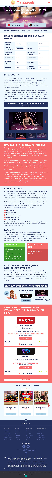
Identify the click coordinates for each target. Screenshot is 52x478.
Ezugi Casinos (26, 300)
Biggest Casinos (8, 437)
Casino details (26, 344)
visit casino (26, 338)
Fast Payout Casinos (9, 440)
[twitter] (28, 446)
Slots (16, 433)
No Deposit (28, 433)
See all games (26, 388)
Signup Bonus (29, 435)
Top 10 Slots (18, 431)
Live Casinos (7, 435)
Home (5, 6)
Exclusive (28, 440)
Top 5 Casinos (7, 431)
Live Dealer (18, 440)
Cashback (28, 437)
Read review (11, 414)
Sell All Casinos (26, 379)
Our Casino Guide (41, 440)
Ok (26, 476)
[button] (6, 121)
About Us (39, 431)
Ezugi (18, 43)
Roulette (17, 437)
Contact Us (39, 433)
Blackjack (20, 48)
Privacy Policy (40, 435)
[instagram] (23, 446)
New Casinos (7, 433)
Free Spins (28, 431)
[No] (50, 474)
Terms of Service (41, 437)
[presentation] (49, 405)
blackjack (11, 6)
